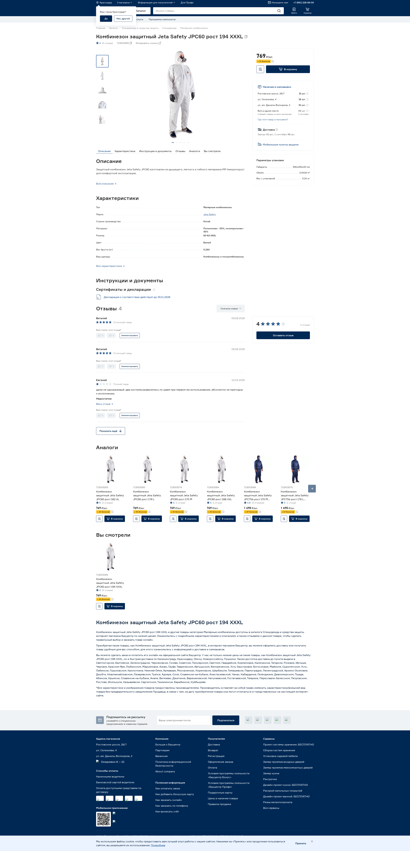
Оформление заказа (220, 761)
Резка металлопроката (277, 802)
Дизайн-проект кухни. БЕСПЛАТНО (285, 784)
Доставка (214, 744)
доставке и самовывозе (209, 649)
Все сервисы (271, 808)
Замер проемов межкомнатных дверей (288, 767)
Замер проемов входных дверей (283, 761)
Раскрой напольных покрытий (282, 790)
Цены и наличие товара (223, 798)
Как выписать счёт (167, 811)
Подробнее (158, 845)
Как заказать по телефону (171, 805)
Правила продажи (219, 804)
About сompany (165, 771)
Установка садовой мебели (280, 756)
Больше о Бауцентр (167, 744)
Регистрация (216, 756)
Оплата (212, 767)
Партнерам (162, 750)
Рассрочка (270, 779)
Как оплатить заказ (167, 788)
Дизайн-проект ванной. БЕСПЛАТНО (286, 796)
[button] (288, 69)
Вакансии (161, 756)
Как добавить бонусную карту (174, 794)
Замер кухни (271, 773)
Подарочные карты (220, 792)
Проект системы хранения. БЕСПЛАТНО (288, 744)
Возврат (213, 750)
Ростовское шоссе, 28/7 (111, 744)
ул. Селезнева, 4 (106, 750)
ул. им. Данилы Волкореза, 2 (114, 756)
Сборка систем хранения (279, 750)
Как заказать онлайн (168, 799)
